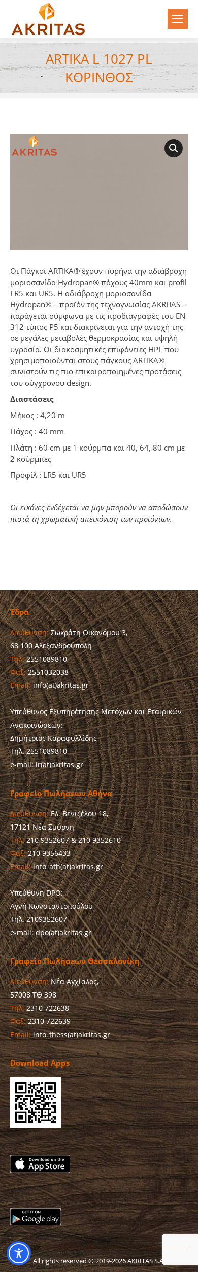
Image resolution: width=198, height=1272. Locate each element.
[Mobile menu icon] (178, 19)
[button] (173, 148)
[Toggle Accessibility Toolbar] (19, 1253)
